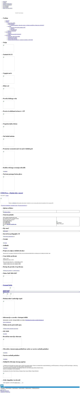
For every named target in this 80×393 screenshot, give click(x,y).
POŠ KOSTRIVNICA (7, 3)
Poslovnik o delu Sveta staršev (14, 36)
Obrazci (9, 33)
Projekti (9, 26)
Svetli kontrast (15, 388)
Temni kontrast (8, 388)
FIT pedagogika (13, 29)
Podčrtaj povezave (35, 388)
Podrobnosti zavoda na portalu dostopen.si (35, 320)
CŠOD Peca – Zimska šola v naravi (11, 193)
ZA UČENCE (6, 6)
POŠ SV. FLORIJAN (7, 4)
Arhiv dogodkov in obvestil (8, 382)
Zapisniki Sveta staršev (12, 37)
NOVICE (5, 1)
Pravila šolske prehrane (12, 38)
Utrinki (7, 195)
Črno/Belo (3, 388)
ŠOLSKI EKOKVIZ (22, 205)
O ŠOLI (4, 2)
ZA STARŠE (5, 7)
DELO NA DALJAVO (7, 8)
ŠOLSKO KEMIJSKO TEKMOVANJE (9, 205)
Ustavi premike (21, 388)
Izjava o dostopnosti (12, 30)
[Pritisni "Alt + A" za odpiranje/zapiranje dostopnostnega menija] (1, 385)
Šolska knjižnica (11, 24)
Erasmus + (12, 28)
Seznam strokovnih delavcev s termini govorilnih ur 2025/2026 (20, 39)
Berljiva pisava (28, 388)
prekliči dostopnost (5, 390)
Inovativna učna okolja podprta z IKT (17, 27)
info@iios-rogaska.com (11, 224)
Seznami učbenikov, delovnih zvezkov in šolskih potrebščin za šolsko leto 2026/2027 (27, 25)
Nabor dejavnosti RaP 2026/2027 (14, 34)
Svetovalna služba (11, 23)
